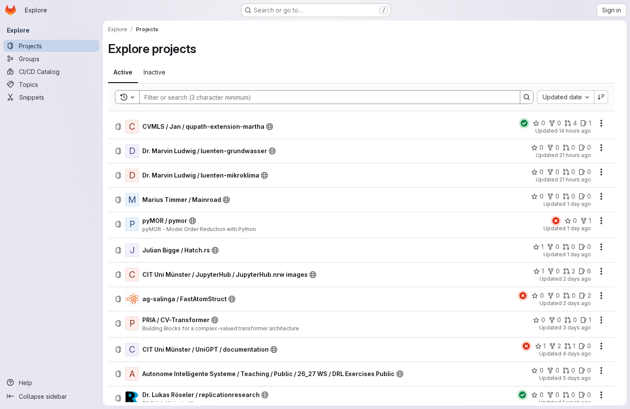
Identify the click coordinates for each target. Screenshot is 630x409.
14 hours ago (575, 130)
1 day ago (579, 204)
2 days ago (577, 279)
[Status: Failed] (556, 221)
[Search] (527, 97)
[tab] (123, 72)
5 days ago (577, 378)
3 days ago (577, 327)
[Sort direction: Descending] (601, 97)
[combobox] (565, 97)
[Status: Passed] (524, 123)
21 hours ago (575, 155)
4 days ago (577, 353)
